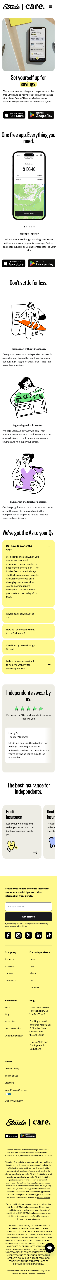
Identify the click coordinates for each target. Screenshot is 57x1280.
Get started (28, 916)
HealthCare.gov (43, 1197)
